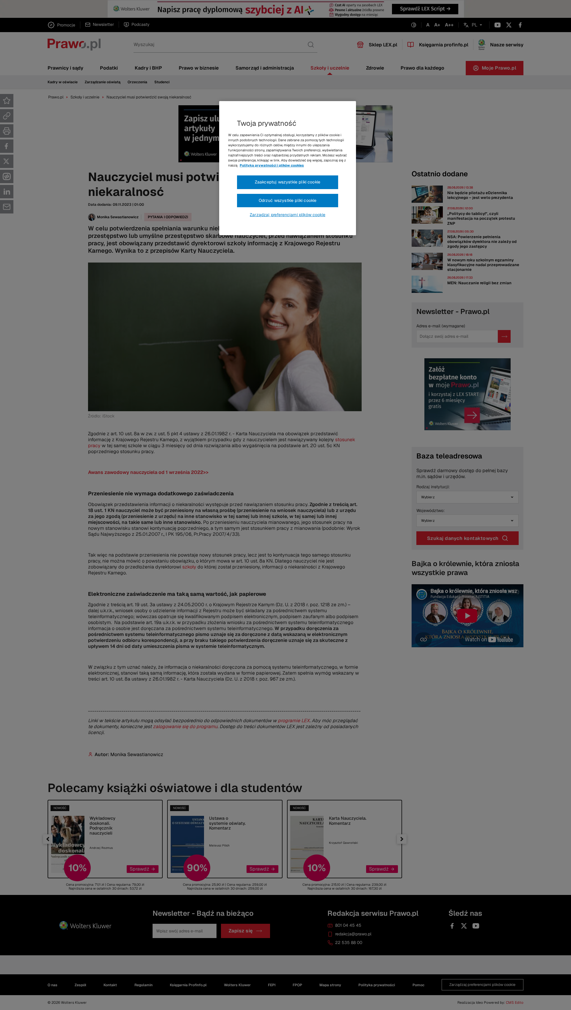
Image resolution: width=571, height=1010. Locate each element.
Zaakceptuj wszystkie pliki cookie (287, 182)
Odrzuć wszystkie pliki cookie (288, 200)
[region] (287, 168)
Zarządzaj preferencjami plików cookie (287, 214)
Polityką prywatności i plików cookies (272, 165)
